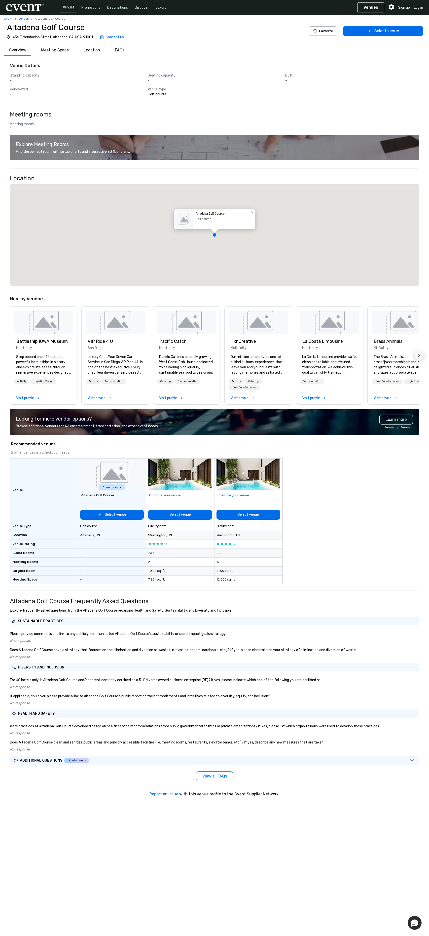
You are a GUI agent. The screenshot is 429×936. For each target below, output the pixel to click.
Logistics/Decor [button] (43, 381)
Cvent (8, 18)
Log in (418, 7)
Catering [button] (165, 381)
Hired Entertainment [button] (244, 387)
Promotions (90, 7)
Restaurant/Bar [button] (187, 381)
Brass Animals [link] (388, 341)
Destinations (117, 7)
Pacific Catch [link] (172, 341)
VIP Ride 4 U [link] (100, 341)
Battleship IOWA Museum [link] (42, 341)
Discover (142, 7)
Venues (68, 7)
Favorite (326, 31)
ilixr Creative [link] (243, 341)
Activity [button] (22, 381)
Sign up (404, 7)
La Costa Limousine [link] (322, 341)
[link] (43, 322)
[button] (214, 235)
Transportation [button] (114, 381)
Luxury (161, 7)
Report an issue (163, 794)
